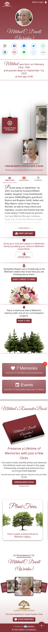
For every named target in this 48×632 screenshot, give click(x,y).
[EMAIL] (14, 52)
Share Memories (25, 619)
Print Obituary (25, 233)
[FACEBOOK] (14, 46)
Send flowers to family (24, 279)
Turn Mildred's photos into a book (24, 166)
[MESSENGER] (24, 46)
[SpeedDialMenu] (41, 625)
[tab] (10, 179)
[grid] (24, 132)
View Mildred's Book (24, 482)
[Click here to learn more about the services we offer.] (24, 606)
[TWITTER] (33, 46)
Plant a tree (24, 321)
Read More (24, 228)
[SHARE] (33, 52)
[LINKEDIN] (4, 52)
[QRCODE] (4, 46)
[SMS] (24, 52)
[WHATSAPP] (43, 46)
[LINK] (43, 52)
